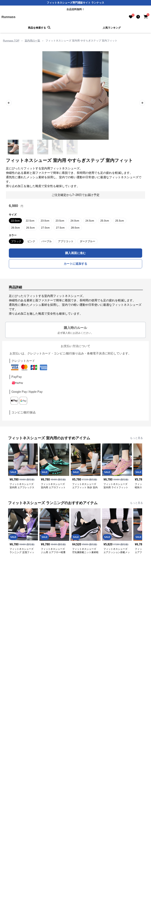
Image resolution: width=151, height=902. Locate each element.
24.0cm (75, 220)
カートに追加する (75, 263)
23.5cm (60, 220)
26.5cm (30, 227)
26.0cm (15, 227)
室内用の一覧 (32, 40)
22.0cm (15, 220)
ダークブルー (87, 241)
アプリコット (65, 241)
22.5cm (30, 220)
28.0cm (75, 227)
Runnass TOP (11, 40)
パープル (46, 241)
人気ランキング (112, 27)
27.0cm (45, 227)
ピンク (31, 241)
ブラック (16, 241)
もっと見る (136, 437)
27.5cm (60, 227)
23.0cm (45, 220)
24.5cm (89, 220)
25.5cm (119, 220)
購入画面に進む (75, 253)
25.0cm (104, 220)
